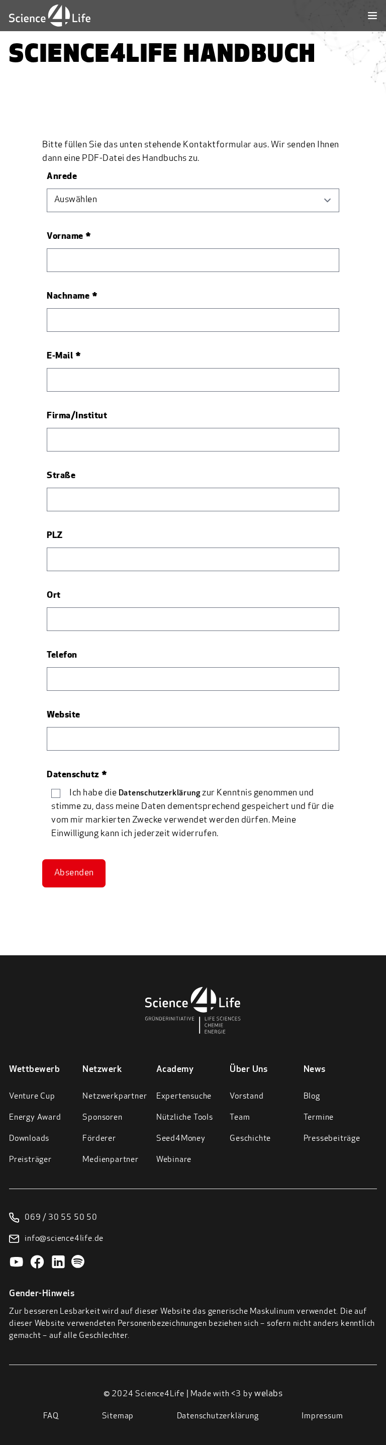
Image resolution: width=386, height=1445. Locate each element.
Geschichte (250, 1139)
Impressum (322, 1416)
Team (240, 1118)
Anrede (62, 177)
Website (63, 715)
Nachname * (72, 296)
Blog (312, 1097)
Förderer (99, 1139)
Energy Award (35, 1118)
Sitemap (118, 1416)
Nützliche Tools (184, 1118)
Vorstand (246, 1097)
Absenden (74, 873)
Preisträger (30, 1160)
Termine (319, 1118)
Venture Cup (32, 1097)
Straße (61, 476)
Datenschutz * (77, 775)
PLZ (55, 535)
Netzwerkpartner (114, 1097)
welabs (268, 1394)
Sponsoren (102, 1118)
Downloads (29, 1139)
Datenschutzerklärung (160, 793)
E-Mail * (64, 356)
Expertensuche (184, 1097)
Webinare (173, 1160)
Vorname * (69, 236)
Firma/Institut (77, 416)
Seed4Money (181, 1139)
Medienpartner (110, 1160)
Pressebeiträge (332, 1139)
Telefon (62, 655)
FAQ (51, 1416)
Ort (54, 595)
